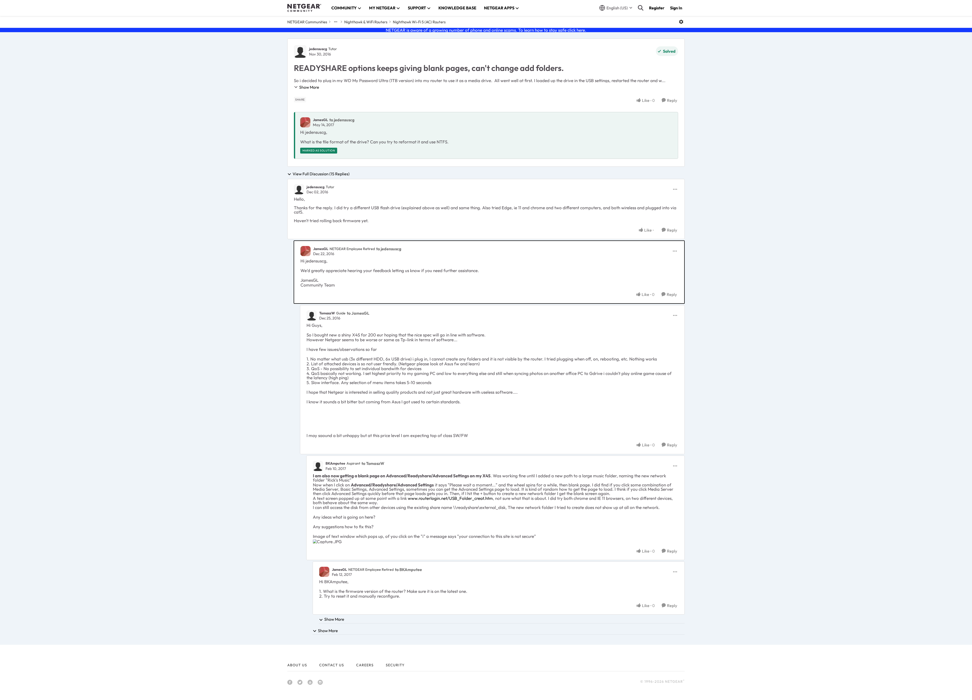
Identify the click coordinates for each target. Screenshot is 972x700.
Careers (365, 665)
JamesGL (320, 120)
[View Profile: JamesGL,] (305, 122)
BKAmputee (335, 463)
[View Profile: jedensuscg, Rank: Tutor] (300, 51)
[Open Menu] (681, 21)
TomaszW (327, 313)
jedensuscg (318, 49)
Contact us (331, 665)
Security (395, 665)
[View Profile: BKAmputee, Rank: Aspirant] (318, 466)
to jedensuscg (341, 120)
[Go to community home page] (304, 8)
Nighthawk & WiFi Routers (365, 22)
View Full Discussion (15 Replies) (321, 174)
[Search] (641, 8)
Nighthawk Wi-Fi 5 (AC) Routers (419, 22)
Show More (309, 87)
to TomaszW (372, 463)
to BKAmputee (408, 569)
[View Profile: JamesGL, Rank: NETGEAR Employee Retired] (305, 251)
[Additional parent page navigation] (336, 21)
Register (656, 7)
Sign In (676, 7)
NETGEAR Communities (307, 22)
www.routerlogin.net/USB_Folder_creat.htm (450, 498)
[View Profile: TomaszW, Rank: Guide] (312, 315)
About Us (297, 665)
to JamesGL (358, 313)
